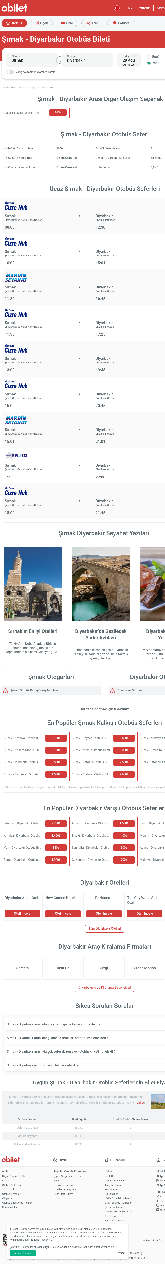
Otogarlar (7, 1198)
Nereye (71, 56)
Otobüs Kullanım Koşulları (119, 1211)
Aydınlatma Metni (19, 1239)
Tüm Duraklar (10, 1189)
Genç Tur (59, 1180)
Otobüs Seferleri (11, 1185)
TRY (129, 8)
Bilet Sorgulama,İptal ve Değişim (114, 1226)
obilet (140, 1102)
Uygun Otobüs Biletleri (14, 1176)
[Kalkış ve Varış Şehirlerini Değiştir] (59, 60)
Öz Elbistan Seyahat (65, 1189)
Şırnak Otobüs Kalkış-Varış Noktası (34, 690)
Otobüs (16, 23)
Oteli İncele (22, 913)
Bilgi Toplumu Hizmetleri (118, 1202)
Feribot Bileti (112, 1189)
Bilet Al (6, 1180)
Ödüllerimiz (111, 1216)
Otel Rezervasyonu (115, 1180)
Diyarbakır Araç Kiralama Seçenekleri (104, 988)
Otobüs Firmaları (11, 1193)
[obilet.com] (24, 11)
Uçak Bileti (111, 1176)
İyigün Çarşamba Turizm (67, 1176)
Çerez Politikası (113, 1207)
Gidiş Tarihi (129, 56)
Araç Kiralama (113, 1185)
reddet (46, 1236)
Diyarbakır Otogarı (129, 690)
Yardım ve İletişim (115, 1220)
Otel (69, 23)
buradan (38, 1247)
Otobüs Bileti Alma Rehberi (17, 1202)
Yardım (144, 8)
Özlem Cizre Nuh (67, 158)
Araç (94, 23)
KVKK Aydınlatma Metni (118, 1198)
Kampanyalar (9, 1207)
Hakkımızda (111, 1193)
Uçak (43, 23)
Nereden (17, 56)
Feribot (123, 23)
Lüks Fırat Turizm (63, 1193)
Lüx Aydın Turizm (63, 1185)
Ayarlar (121, 1253)
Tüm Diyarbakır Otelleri (105, 928)
